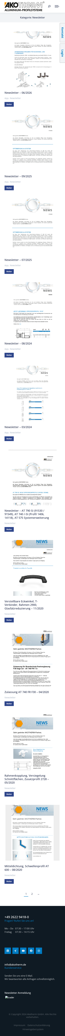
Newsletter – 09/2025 (18, 176)
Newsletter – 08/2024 (18, 343)
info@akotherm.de (15, 964)
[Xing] (15, 951)
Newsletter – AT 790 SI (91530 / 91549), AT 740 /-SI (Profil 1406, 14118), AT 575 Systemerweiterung (27, 514)
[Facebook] (31, 951)
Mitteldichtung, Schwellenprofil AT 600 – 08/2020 (27, 867)
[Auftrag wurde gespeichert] (32, 59)
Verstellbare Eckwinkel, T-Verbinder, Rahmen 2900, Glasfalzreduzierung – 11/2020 (24, 604)
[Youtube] (23, 951)
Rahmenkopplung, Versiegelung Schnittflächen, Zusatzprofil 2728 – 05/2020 (27, 779)
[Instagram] (39, 951)
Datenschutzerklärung (39, 1025)
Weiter (9, 104)
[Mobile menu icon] (57, 6)
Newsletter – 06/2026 (18, 92)
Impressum (19, 1025)
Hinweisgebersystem (33, 1029)
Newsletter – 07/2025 (18, 260)
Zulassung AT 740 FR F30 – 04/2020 (27, 692)
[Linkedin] (8, 951)
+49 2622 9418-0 (17, 917)
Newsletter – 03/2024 (18, 427)
